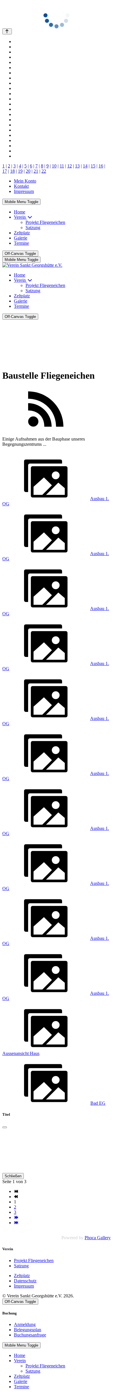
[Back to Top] (7, 31)
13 (77, 165)
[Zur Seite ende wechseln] (16, 1222)
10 (54, 165)
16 (101, 165)
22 (43, 171)
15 (93, 165)
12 (69, 165)
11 (62, 165)
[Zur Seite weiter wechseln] (16, 1217)
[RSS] (45, 429)
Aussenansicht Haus (20, 1053)
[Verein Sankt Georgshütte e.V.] (32, 265)
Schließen (13, 1176)
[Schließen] (4, 1127)
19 (20, 171)
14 (85, 165)
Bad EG (97, 1103)
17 (4, 171)
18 (12, 171)
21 (36, 171)
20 (28, 171)
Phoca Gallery (98, 1237)
